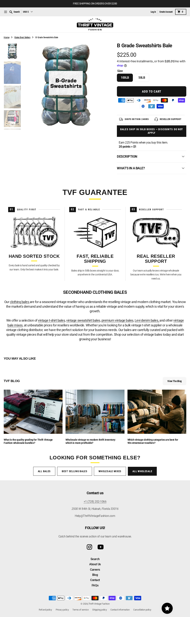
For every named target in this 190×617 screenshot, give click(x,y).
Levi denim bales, (147, 320)
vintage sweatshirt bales (83, 320)
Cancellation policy (142, 609)
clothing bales (20, 302)
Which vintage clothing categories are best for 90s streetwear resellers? (152, 441)
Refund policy (45, 609)
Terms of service (80, 609)
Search (16, 11)
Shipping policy (99, 609)
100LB (127, 79)
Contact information (120, 609)
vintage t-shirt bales (51, 320)
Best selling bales (74, 471)
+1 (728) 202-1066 (95, 501)
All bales (44, 471)
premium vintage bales (117, 320)
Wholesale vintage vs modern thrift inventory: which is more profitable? (90, 441)
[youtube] (100, 547)
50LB (143, 79)
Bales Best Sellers (22, 37)
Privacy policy (62, 609)
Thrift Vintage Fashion (98, 603)
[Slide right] (12, 124)
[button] (5, 12)
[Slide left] (12, 47)
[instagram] (89, 547)
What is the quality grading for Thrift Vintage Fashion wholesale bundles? (28, 441)
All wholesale (142, 471)
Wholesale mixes (110, 471)
